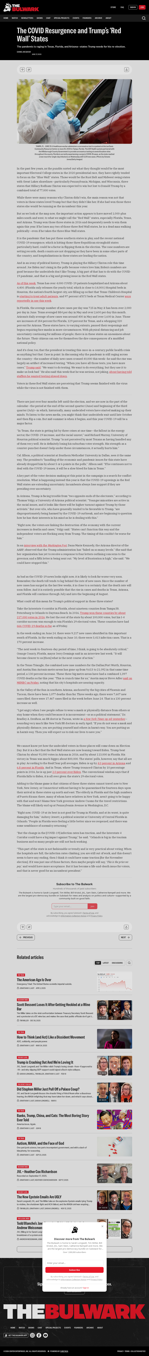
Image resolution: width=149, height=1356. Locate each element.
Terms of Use (88, 1276)
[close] (102, 1226)
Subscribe (74, 1269)
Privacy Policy (96, 1279)
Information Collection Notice (73, 1279)
